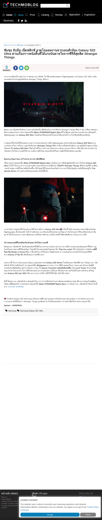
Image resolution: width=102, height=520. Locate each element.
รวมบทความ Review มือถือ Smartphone (14, 501)
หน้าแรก (4, 497)
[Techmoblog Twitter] (22, 20)
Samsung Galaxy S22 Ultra (31, 311)
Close (88, 515)
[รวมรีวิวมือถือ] (57, 15)
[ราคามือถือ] (30, 15)
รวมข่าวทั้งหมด (6, 499)
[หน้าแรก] (7, 15)
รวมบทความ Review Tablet (10, 503)
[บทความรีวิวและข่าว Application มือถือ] (72, 15)
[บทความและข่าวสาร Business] (9, 20)
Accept (50, 515)
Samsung (12, 311)
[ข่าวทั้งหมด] (19, 15)
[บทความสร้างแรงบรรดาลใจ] (89, 14)
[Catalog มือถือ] (43, 15)
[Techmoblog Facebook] (18, 20)
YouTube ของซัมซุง (16, 287)
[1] (5, 299)
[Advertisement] (51, 33)
